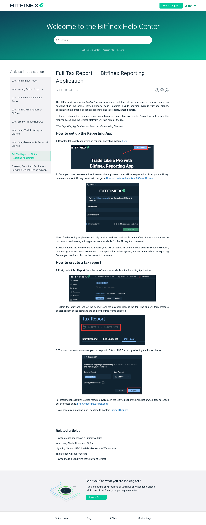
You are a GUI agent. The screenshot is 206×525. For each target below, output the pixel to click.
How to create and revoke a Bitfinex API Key (129, 178)
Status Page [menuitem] (144, 518)
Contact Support (96, 497)
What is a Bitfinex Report (25, 80)
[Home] (26, 6)
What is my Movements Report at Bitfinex (30, 144)
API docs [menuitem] (115, 518)
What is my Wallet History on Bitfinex (27, 132)
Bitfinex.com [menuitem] (61, 518)
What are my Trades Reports (27, 121)
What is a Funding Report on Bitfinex (27, 111)
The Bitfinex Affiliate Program (71, 453)
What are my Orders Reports (27, 89)
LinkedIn (167, 90)
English (189, 5)
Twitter (162, 90)
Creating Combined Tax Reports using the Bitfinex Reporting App (29, 168)
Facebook (157, 90)
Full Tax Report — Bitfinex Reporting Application (25, 156)
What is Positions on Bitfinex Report (27, 99)
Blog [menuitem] (89, 518)
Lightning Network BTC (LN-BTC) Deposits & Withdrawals (86, 448)
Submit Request (171, 5)
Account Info (108, 50)
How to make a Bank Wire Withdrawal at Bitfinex (81, 458)
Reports (120, 50)
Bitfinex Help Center (91, 50)
